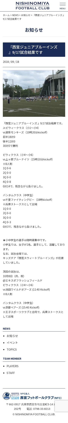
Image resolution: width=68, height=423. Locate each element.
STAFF (11, 373)
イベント (12, 343)
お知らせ (12, 336)
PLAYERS (13, 366)
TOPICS (12, 349)
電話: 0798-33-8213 (38, 408)
